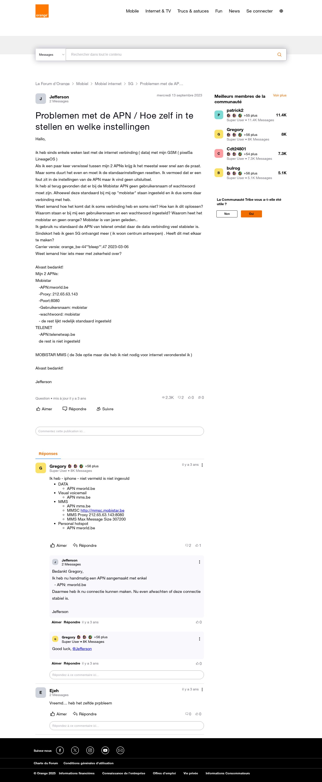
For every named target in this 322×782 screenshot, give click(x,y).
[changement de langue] (281, 11)
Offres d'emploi (164, 773)
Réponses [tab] (48, 453)
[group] (168, 397)
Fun (218, 11)
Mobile (132, 11)
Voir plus (280, 95)
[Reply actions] (199, 562)
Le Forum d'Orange (52, 83)
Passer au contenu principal (23, 3)
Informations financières (77, 773)
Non (227, 213)
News (234, 11)
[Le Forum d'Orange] (42, 11)
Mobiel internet (108, 83)
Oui (251, 213)
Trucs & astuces (193, 11)
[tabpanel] (119, 597)
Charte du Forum (46, 763)
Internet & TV (158, 11)
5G (130, 83)
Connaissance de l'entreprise (123, 773)
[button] (57, 622)
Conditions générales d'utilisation (88, 763)
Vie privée (191, 773)
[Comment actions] (202, 465)
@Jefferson (82, 648)
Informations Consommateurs (228, 773)
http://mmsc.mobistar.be (102, 510)
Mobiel (82, 83)
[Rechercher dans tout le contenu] (279, 54)
